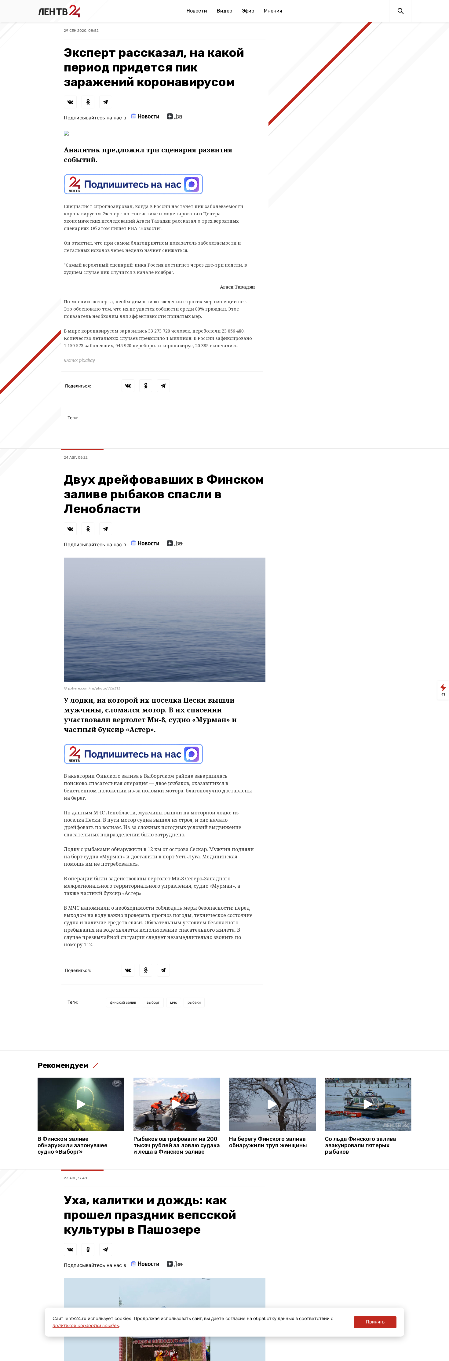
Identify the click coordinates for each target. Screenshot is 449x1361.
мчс (173, 1002)
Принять (375, 1322)
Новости (197, 11)
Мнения (273, 11)
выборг (153, 1002)
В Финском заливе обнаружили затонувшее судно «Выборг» (73, 1145)
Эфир (248, 11)
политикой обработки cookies (86, 1325)
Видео (224, 11)
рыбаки (194, 1002)
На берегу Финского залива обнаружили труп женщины (268, 1142)
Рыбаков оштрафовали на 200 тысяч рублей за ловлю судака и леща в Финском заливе (176, 1145)
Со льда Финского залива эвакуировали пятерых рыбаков (360, 1145)
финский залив (123, 1002)
